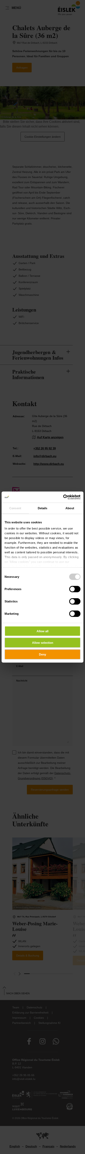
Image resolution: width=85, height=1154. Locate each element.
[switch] (74, 589)
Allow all (42, 631)
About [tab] (69, 508)
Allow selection (42, 642)
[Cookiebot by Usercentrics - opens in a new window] (63, 497)
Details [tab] (42, 508)
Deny (42, 654)
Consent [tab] (15, 508)
